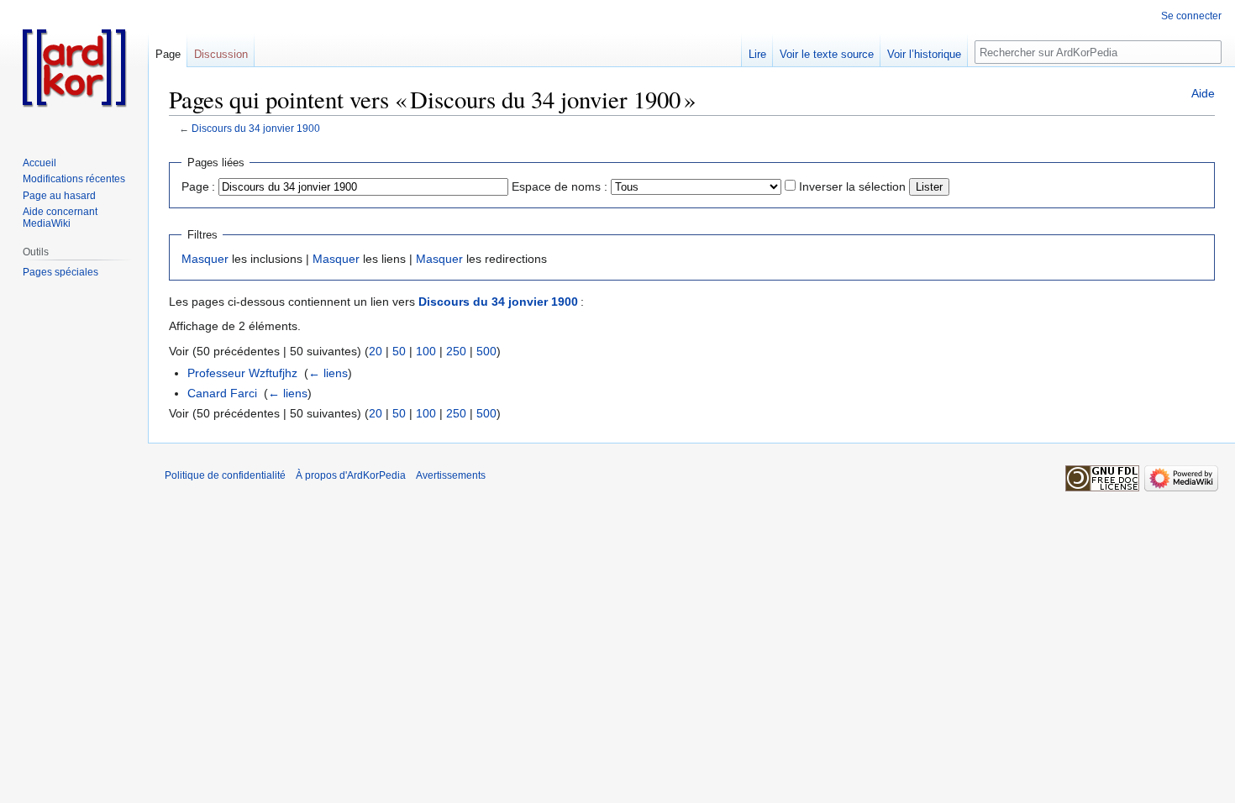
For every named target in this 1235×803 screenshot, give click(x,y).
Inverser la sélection (852, 186)
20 (375, 351)
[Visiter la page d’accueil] (74, 67)
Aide (1203, 93)
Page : (198, 186)
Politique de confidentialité (225, 475)
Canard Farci (222, 393)
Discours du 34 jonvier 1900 (256, 128)
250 (456, 351)
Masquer (205, 258)
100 (426, 351)
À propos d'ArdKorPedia (351, 475)
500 (486, 351)
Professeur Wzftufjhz (242, 373)
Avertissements (451, 475)
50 (399, 351)
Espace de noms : (559, 186)
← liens (328, 373)
